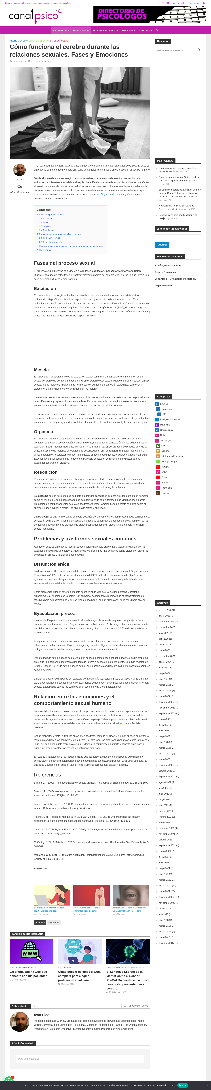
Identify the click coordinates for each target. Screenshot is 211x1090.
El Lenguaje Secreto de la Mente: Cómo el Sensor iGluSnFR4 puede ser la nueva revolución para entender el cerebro (128, 980)
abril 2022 (164, 805)
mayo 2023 (164, 736)
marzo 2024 (165, 684)
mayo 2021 (164, 868)
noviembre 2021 (167, 834)
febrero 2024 (165, 690)
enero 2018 (164, 937)
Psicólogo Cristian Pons (168, 265)
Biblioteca (128, 30)
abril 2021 (164, 874)
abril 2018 (164, 920)
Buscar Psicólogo (104, 30)
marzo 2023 (165, 747)
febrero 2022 (165, 816)
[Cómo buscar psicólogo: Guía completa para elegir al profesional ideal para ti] (80, 951)
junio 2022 (164, 793)
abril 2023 (164, 742)
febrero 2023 (165, 753)
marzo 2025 (165, 644)
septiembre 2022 (167, 776)
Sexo (66, 40)
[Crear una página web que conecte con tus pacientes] (31, 951)
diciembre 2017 (166, 943)
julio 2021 (163, 856)
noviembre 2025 (167, 627)
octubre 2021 (165, 839)
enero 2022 (164, 822)
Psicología (60, 30)
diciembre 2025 (166, 621)
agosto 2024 (165, 661)
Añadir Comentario (19, 192)
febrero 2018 (165, 931)
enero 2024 (164, 696)
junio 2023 (164, 730)
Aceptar (183, 1085)
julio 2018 (163, 914)
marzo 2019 (165, 908)
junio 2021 (164, 862)
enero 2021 (164, 891)
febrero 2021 (165, 885)
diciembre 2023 (166, 702)
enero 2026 (164, 615)
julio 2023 (163, 725)
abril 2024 (164, 679)
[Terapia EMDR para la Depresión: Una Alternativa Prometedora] (131, 895)
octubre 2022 (165, 770)
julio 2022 (163, 788)
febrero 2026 (165, 610)
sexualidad (54, 922)
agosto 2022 (165, 782)
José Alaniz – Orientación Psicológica (175, 278)
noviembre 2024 (167, 656)
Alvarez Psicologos (165, 272)
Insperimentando (164, 285)
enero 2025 (164, 650)
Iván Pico (19, 179)
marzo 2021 (165, 879)
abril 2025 (164, 638)
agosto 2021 (165, 851)
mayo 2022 (164, 799)
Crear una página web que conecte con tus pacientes (28, 974)
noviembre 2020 (167, 902)
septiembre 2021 (167, 845)
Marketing (16, 967)
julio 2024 (163, 667)
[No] (207, 1085)
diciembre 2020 (166, 897)
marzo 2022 (165, 811)
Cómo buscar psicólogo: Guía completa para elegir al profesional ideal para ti (79, 976)
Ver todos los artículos (136, 1006)
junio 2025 (164, 633)
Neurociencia (81, 30)
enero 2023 (164, 759)
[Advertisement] (92, 344)
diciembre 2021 (166, 828)
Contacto (145, 30)
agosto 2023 (165, 719)
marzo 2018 (165, 925)
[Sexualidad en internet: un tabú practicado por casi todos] (52, 895)
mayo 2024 (164, 673)
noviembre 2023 (167, 707)
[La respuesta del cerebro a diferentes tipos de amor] (91, 895)
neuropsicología (37, 40)
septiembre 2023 (167, 713)
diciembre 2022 (166, 765)
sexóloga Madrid (106, 194)
